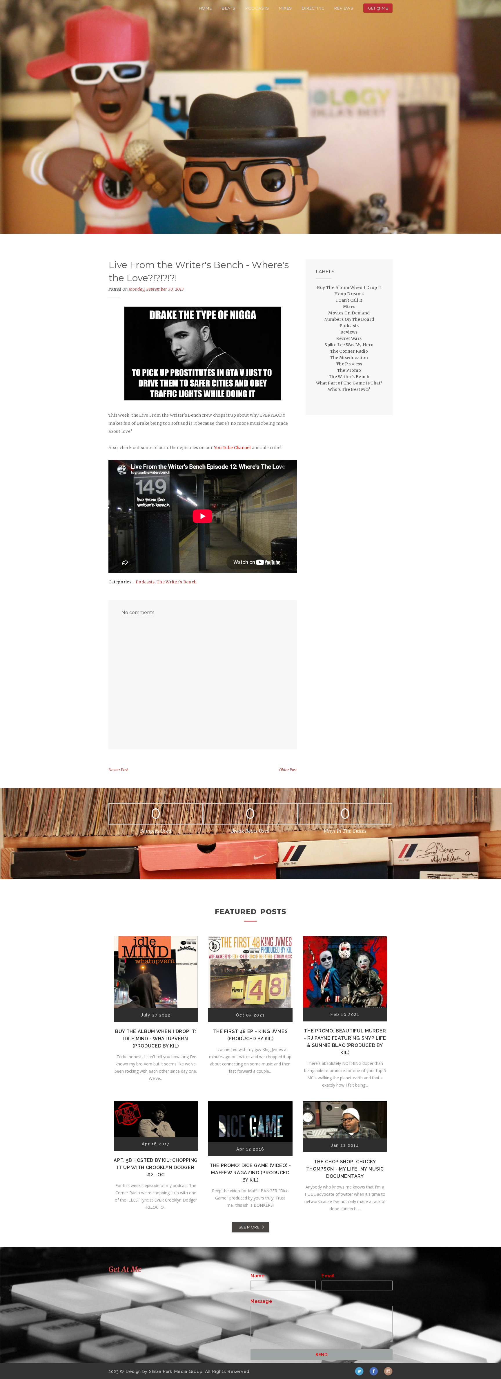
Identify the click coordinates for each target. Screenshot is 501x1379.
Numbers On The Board (349, 319)
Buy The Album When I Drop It (349, 287)
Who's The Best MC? (349, 389)
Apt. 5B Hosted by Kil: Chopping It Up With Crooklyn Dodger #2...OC (156, 1167)
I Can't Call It (349, 300)
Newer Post (118, 770)
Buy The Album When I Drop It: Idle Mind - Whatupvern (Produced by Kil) (155, 1039)
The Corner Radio (349, 351)
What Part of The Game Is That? (349, 383)
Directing (313, 8)
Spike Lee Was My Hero (348, 344)
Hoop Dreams (349, 293)
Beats (228, 8)
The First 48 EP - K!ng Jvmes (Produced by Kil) (250, 1035)
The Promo (349, 370)
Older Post (288, 770)
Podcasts (257, 8)
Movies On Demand (349, 313)
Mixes (285, 8)
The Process (349, 364)
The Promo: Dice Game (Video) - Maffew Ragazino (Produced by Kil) (250, 1173)
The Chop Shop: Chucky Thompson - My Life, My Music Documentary (345, 1169)
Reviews (343, 8)
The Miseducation (349, 357)
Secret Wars (349, 338)
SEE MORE (249, 1227)
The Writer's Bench (177, 582)
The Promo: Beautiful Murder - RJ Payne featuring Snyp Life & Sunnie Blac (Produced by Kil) (345, 1041)
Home (205, 8)
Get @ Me (378, 8)
